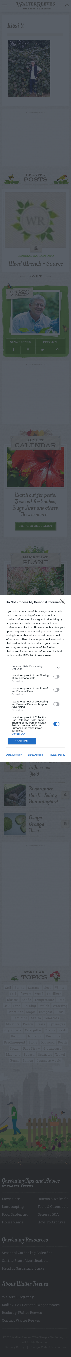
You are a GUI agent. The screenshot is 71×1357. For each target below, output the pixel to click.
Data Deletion (14, 754)
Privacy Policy (57, 754)
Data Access (35, 754)
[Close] (63, 602)
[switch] (56, 676)
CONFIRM (22, 741)
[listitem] (35, 667)
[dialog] (35, 678)
